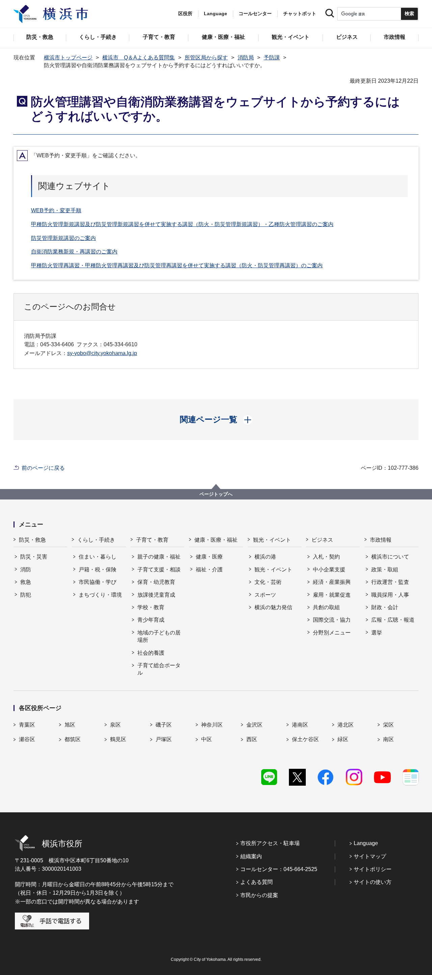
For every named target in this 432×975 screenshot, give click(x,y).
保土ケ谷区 (305, 739)
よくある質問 (256, 882)
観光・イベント (272, 540)
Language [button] (215, 13)
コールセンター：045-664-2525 (278, 869)
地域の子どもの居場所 (159, 636)
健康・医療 (209, 557)
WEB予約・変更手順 (56, 210)
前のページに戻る (43, 468)
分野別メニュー (332, 632)
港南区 (300, 725)
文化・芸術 (267, 582)
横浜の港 (265, 557)
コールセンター (255, 13)
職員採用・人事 (390, 595)
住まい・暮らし (97, 557)
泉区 (115, 725)
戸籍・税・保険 (97, 569)
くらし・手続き (96, 540)
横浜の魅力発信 (273, 607)
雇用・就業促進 (332, 595)
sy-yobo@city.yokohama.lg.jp (102, 353)
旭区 (69, 725)
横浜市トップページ (68, 57)
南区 (388, 739)
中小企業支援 (329, 569)
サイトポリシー (373, 869)
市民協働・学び (97, 582)
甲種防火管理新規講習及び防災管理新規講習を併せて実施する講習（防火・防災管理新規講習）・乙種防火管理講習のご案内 (182, 224)
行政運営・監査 (390, 582)
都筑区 (72, 739)
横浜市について (390, 557)
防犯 (25, 595)
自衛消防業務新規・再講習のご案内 (74, 251)
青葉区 (27, 725)
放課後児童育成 (156, 595)
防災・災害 (33, 557)
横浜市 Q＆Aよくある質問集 (138, 57)
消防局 (246, 57)
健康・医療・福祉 (216, 540)
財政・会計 (384, 607)
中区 (206, 739)
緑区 (343, 739)
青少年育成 (150, 620)
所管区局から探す (206, 57)
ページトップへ (216, 494)
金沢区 (254, 725)
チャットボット (299, 13)
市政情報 (381, 540)
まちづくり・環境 (100, 595)
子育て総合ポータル (159, 669)
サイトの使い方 (373, 882)
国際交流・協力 (332, 620)
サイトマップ (370, 856)
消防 (25, 569)
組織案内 (251, 856)
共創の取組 (326, 607)
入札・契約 (326, 557)
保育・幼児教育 (156, 582)
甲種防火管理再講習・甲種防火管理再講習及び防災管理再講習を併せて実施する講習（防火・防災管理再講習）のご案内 (177, 265)
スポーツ (265, 595)
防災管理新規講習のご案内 (63, 238)
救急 (25, 582)
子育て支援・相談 (159, 569)
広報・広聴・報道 (392, 620)
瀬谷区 (27, 739)
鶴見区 (118, 739)
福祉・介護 (209, 569)
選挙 (376, 632)
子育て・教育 (152, 540)
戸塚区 (164, 739)
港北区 (346, 725)
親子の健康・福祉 (159, 557)
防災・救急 (32, 540)
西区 (251, 739)
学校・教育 (150, 607)
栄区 (388, 725)
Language (366, 843)
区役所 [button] (185, 13)
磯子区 (164, 725)
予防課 (272, 57)
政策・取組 (384, 569)
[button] (216, 419)
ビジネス (322, 540)
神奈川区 (212, 725)
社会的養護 (150, 653)
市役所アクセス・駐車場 (270, 843)
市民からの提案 (259, 895)
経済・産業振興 (332, 582)
